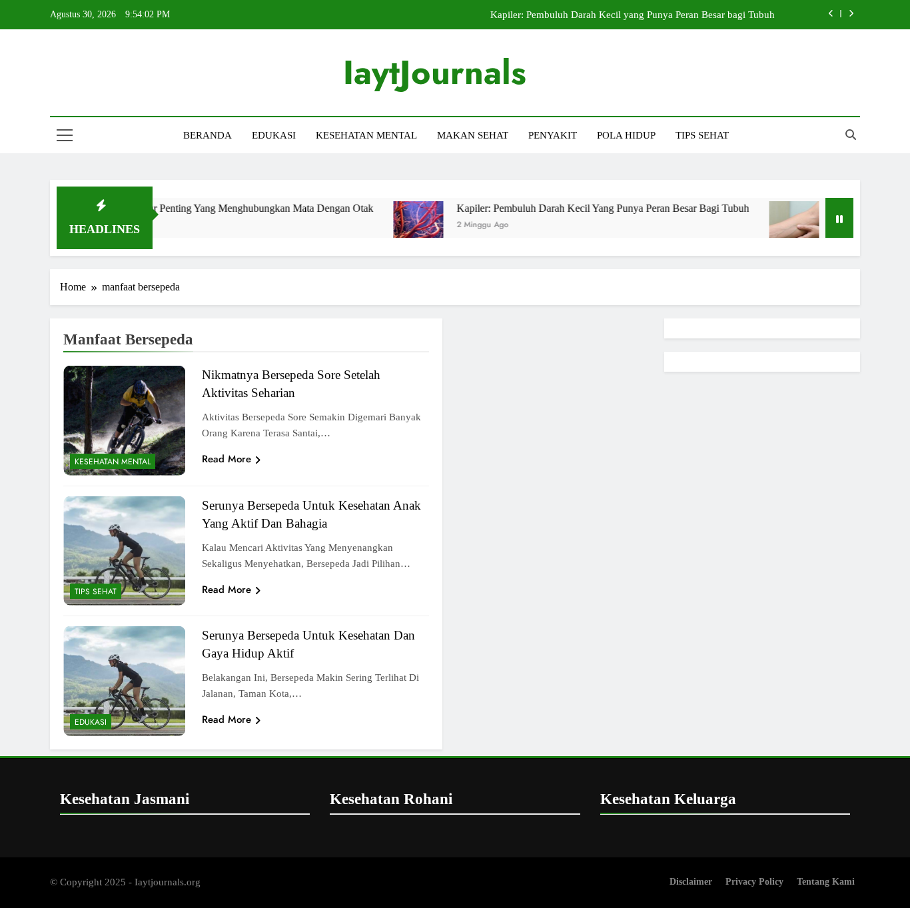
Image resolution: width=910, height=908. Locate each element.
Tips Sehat (702, 135)
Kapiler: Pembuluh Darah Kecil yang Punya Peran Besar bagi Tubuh (632, 14)
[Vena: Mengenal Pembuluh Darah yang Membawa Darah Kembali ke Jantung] (773, 226)
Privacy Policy (754, 881)
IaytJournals (434, 72)
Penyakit (552, 135)
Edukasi (274, 135)
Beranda (207, 135)
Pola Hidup (626, 135)
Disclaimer (691, 881)
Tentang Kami (826, 881)
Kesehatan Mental (366, 135)
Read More (226, 459)
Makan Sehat (472, 135)
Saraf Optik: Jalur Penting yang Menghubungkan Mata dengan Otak (207, 208)
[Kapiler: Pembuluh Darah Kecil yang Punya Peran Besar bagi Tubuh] (397, 226)
